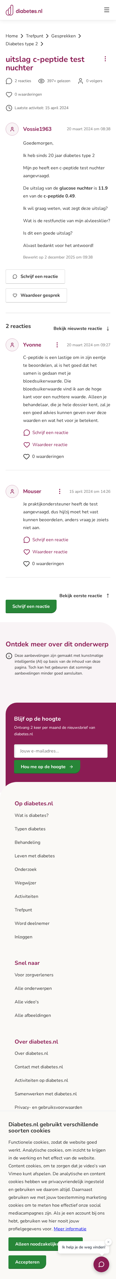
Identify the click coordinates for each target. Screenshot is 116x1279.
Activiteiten (26, 896)
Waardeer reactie (50, 445)
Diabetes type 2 (22, 44)
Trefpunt (34, 36)
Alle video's (27, 1002)
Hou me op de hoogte (43, 767)
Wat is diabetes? (31, 815)
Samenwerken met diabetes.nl (46, 1094)
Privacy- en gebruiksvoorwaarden (48, 1107)
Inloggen (23, 937)
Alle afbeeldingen (33, 1015)
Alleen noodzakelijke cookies (45, 1244)
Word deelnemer (32, 923)
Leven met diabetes (35, 856)
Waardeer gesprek (40, 295)
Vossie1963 (37, 129)
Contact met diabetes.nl (39, 1067)
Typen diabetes (30, 829)
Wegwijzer (25, 883)
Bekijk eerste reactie (80, 596)
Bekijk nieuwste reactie (77, 328)
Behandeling (27, 842)
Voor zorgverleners (34, 975)
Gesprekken (63, 36)
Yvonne (32, 345)
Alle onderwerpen (33, 988)
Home (12, 36)
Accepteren (27, 1262)
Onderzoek (26, 869)
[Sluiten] (108, 1242)
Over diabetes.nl (31, 1053)
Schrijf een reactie (39, 276)
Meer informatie (70, 1229)
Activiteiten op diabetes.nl (41, 1080)
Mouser (32, 491)
